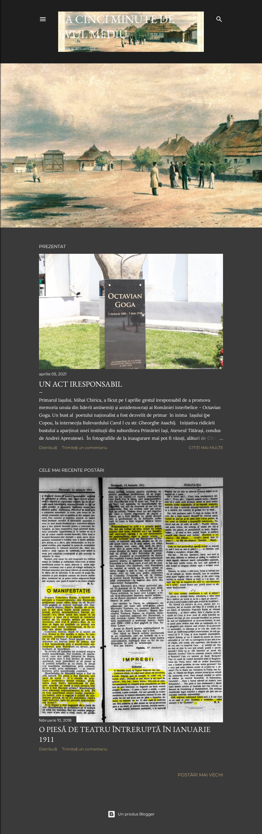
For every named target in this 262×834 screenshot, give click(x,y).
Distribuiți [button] (48, 447)
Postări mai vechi (200, 775)
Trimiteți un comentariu (84, 447)
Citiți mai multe (206, 447)
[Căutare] (219, 18)
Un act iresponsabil (80, 384)
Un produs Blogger (136, 814)
